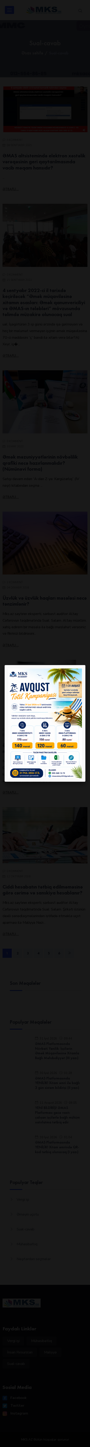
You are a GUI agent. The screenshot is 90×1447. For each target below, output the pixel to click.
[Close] (85, 665)
